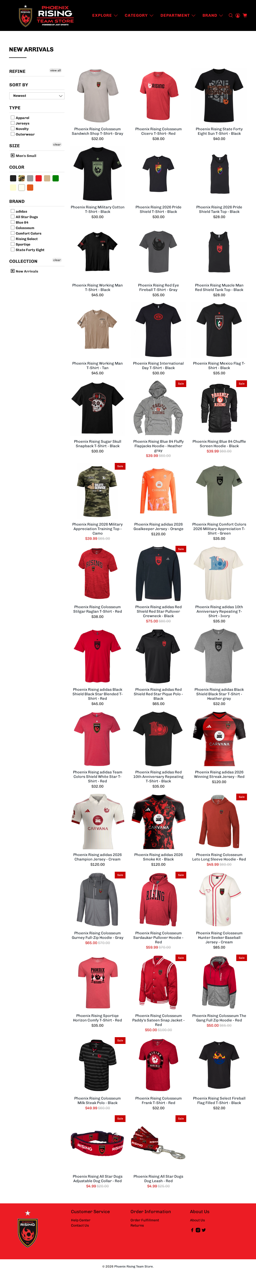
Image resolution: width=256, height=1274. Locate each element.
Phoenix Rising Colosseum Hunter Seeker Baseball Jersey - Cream (219, 937)
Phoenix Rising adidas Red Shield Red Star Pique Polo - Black (158, 694)
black (13, 178)
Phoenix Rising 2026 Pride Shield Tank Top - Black (219, 209)
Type (14, 108)
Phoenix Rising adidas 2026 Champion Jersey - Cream (97, 856)
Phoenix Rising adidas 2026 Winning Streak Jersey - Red (219, 774)
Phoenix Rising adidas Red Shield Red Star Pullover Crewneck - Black (158, 611)
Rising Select (26, 239)
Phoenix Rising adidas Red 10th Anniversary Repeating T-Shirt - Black (158, 776)
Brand (16, 201)
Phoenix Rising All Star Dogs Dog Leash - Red (158, 1178)
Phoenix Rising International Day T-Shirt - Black (158, 365)
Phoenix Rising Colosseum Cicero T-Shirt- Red (158, 131)
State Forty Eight (29, 250)
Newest (19, 96)
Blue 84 (21, 222)
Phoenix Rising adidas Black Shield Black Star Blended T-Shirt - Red (97, 694)
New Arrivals (26, 271)
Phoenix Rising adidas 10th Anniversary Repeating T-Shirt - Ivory (219, 611)
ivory (21, 187)
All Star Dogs (26, 217)
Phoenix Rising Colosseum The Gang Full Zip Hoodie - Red (219, 1017)
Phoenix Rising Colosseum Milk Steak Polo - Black (97, 1100)
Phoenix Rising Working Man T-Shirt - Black (97, 287)
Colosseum (24, 228)
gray (30, 178)
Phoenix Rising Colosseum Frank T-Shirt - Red (158, 1100)
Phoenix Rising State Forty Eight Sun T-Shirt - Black (219, 131)
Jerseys (22, 123)
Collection (23, 261)
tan (47, 178)
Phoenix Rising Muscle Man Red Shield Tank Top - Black (219, 287)
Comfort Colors (28, 233)
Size (14, 145)
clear (57, 144)
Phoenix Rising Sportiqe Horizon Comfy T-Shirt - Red (97, 1017)
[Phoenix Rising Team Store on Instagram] (198, 1231)
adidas (21, 211)
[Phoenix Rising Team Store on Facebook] (192, 1231)
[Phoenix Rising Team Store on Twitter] (204, 1231)
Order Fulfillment (144, 1220)
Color (16, 167)
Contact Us (80, 1225)
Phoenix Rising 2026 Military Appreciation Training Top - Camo (97, 529)
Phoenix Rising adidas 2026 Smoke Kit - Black (158, 856)
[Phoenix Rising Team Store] (47, 15)
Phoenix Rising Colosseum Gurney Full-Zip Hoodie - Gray (98, 935)
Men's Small (25, 156)
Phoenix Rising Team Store (133, 1266)
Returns (137, 1225)
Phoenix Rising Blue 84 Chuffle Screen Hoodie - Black (219, 443)
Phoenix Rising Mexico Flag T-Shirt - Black (219, 365)
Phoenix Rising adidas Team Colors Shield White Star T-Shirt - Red (97, 776)
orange (30, 187)
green (55, 178)
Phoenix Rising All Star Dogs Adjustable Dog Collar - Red (97, 1178)
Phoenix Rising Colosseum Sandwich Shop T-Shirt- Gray (97, 131)
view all (55, 70)
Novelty (22, 129)
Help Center (80, 1220)
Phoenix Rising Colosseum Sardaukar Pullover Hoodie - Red (158, 937)
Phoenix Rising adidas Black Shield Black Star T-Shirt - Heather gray (219, 694)
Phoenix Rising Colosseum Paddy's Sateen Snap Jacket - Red (158, 1020)
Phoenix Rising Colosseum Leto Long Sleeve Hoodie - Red (219, 856)
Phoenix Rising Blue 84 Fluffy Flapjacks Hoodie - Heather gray (158, 446)
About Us (197, 1220)
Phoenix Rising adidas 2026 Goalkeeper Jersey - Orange (159, 526)
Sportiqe (22, 244)
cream (13, 187)
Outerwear (25, 134)
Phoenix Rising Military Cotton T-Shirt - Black (97, 209)
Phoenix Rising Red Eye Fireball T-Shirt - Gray (158, 287)
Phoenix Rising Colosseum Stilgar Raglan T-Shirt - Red (97, 609)
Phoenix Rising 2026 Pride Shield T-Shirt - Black (159, 209)
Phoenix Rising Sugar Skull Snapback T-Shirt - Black (97, 443)
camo (21, 178)
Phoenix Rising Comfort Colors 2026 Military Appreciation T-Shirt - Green (219, 529)
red (39, 178)
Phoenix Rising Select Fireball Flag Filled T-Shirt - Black (219, 1100)
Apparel (22, 118)
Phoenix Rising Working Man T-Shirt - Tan (97, 365)
